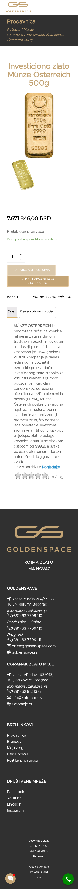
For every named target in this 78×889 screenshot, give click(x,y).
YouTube (14, 798)
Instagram (15, 811)
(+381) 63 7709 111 (26, 640)
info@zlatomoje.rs (26, 698)
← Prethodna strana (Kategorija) (38, 281)
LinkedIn (14, 804)
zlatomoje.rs (21, 704)
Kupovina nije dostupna (31, 270)
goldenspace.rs (24, 652)
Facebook (15, 792)
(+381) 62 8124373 (26, 692)
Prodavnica (16, 735)
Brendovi (14, 742)
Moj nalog (15, 748)
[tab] (12, 312)
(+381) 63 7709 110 (26, 616)
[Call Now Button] (68, 879)
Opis (10, 311)
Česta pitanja (17, 754)
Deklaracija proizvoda (36, 311)
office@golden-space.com (33, 646)
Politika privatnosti (22, 760)
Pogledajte (50, 467)
